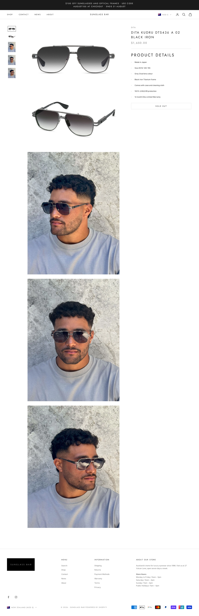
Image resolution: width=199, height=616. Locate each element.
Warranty (98, 578)
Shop (63, 570)
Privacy (97, 587)
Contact (64, 574)
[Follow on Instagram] (16, 597)
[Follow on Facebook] (8, 597)
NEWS (38, 14)
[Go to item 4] (12, 60)
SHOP (10, 14)
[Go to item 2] (12, 36)
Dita (133, 27)
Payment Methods (101, 574)
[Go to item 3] (12, 47)
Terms (97, 583)
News (63, 578)
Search (64, 566)
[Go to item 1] (12, 28)
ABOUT (50, 14)
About (63, 583)
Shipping (98, 566)
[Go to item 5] (12, 73)
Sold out (161, 106)
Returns (97, 570)
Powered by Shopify (96, 607)
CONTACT (24, 14)
